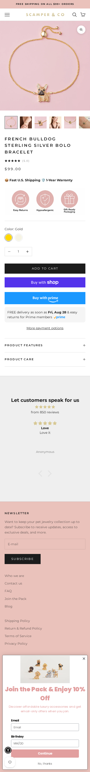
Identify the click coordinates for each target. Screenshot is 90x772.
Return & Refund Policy (23, 628)
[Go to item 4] (55, 122)
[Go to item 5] (70, 122)
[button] (41, 473)
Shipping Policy (17, 621)
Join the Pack (15, 599)
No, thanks (45, 763)
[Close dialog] (83, 658)
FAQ (8, 591)
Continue (45, 753)
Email (15, 720)
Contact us (13, 583)
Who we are (14, 576)
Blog (8, 606)
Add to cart (45, 268)
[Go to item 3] (40, 122)
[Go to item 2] (25, 122)
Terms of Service (18, 636)
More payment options (45, 328)
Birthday (17, 736)
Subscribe (22, 559)
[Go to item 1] (11, 122)
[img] (45, 407)
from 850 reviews (45, 412)
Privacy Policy (16, 643)
